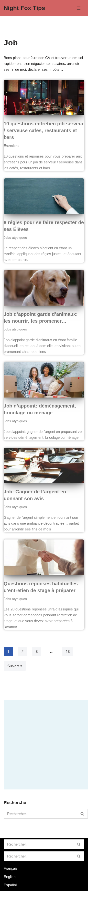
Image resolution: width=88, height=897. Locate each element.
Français (11, 868)
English (9, 877)
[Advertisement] (44, 744)
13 (68, 651)
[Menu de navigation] (78, 8)
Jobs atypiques (15, 237)
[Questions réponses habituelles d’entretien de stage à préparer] (44, 557)
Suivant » (14, 666)
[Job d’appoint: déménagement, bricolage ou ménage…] (44, 380)
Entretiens (11, 146)
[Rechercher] (82, 814)
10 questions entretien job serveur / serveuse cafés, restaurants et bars (44, 130)
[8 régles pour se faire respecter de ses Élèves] (44, 196)
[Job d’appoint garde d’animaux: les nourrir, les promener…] (44, 288)
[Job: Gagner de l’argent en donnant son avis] (44, 466)
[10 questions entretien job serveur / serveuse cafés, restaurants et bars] (44, 98)
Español (10, 885)
